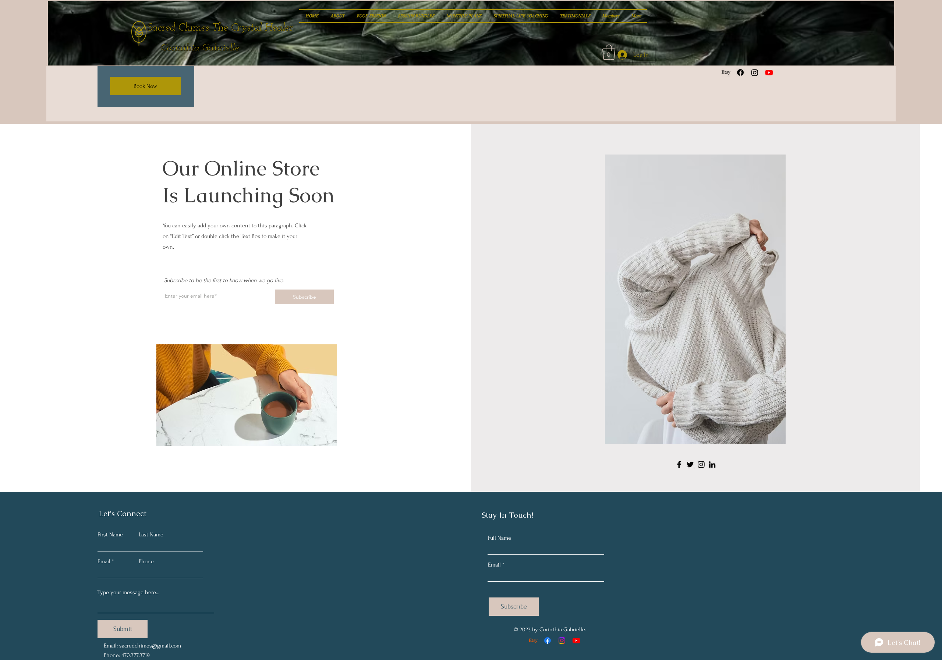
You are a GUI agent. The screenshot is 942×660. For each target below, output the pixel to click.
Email (104, 561)
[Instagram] (754, 72)
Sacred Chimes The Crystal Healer (220, 28)
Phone (146, 561)
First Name (110, 534)
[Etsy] (726, 72)
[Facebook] (740, 72)
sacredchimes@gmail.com (150, 645)
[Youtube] (769, 72)
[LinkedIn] (712, 464)
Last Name (151, 534)
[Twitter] (690, 464)
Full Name (499, 538)
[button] (608, 52)
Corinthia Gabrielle (200, 48)
